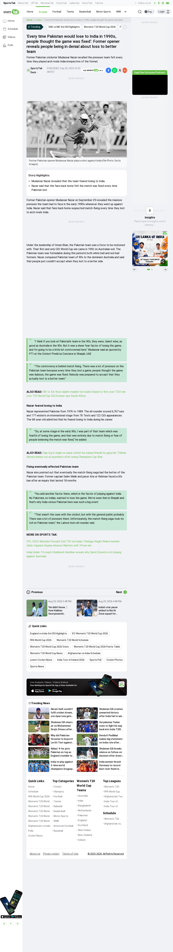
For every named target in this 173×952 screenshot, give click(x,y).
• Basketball (58, 811)
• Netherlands (84, 810)
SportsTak (9, 3)
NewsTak (23, 3)
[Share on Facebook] (108, 70)
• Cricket (56, 786)
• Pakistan (82, 815)
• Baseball (57, 830)
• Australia (82, 795)
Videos (11, 37)
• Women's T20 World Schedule (111, 819)
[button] (30, 11)
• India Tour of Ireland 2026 (110, 806)
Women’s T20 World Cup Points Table (39, 816)
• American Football (62, 826)
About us (35, 853)
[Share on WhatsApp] (114, 70)
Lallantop (74, 3)
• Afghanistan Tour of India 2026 (113, 796)
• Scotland (82, 825)
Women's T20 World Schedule (39, 806)
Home (11, 20)
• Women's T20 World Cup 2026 (111, 787)
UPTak (34, 3)
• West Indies (84, 830)
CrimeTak (61, 3)
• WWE (55, 821)
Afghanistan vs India (39, 826)
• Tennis (56, 801)
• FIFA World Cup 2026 (111, 791)
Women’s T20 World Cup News (39, 821)
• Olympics (58, 791)
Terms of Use (70, 853)
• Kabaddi (57, 806)
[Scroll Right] (125, 27)
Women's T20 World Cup (39, 801)
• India (80, 800)
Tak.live (99, 3)
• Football (57, 796)
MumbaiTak (47, 3)
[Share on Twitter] (120, 70)
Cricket (38, 20)
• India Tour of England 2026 (110, 801)
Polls (10, 45)
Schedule (13, 29)
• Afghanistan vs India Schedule (112, 824)
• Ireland (81, 840)
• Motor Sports (60, 816)
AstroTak (87, 3)
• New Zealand (84, 835)
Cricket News (35, 835)
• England (82, 820)
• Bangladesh (84, 805)
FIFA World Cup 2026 (39, 796)
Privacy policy (51, 853)
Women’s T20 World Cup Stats (39, 811)
